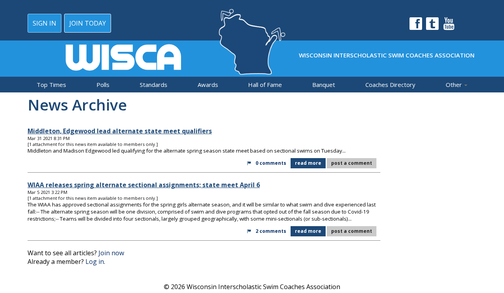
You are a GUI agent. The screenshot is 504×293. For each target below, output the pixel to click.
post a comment (351, 163)
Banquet (323, 84)
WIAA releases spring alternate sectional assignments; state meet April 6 (144, 185)
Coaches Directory (390, 84)
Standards (153, 84)
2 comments (271, 231)
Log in (94, 261)
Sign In (44, 23)
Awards (208, 84)
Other (454, 84)
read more (308, 163)
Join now (111, 253)
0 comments (271, 163)
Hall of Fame (265, 84)
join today (87, 23)
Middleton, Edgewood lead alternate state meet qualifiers (120, 131)
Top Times (51, 84)
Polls (102, 84)
